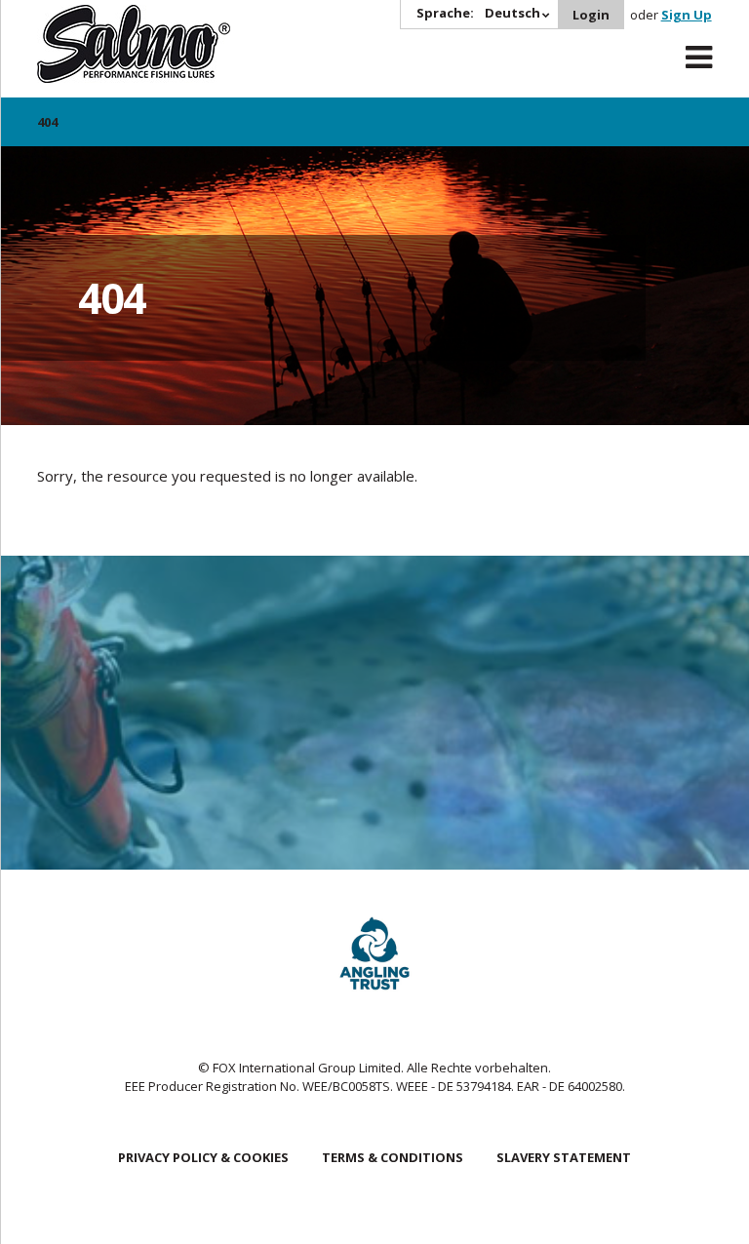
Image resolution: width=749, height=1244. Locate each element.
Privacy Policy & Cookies (203, 1157)
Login (591, 14)
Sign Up (686, 14)
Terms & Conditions (392, 1157)
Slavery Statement (563, 1157)
